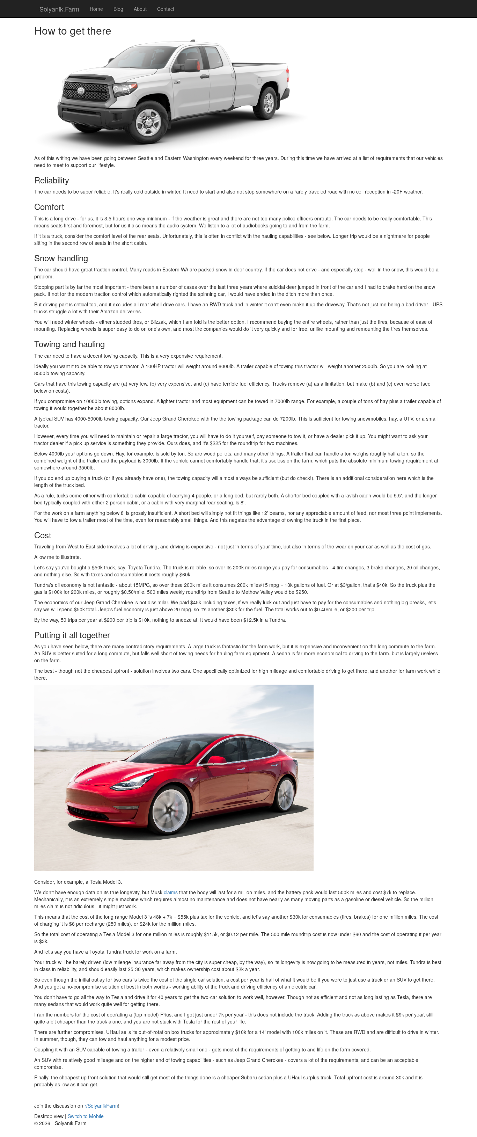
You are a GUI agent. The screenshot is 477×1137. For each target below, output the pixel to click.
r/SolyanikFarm (101, 1105)
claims (171, 892)
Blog (118, 8)
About (140, 8)
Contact (165, 8)
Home (96, 8)
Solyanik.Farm (59, 8)
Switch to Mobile (86, 1116)
